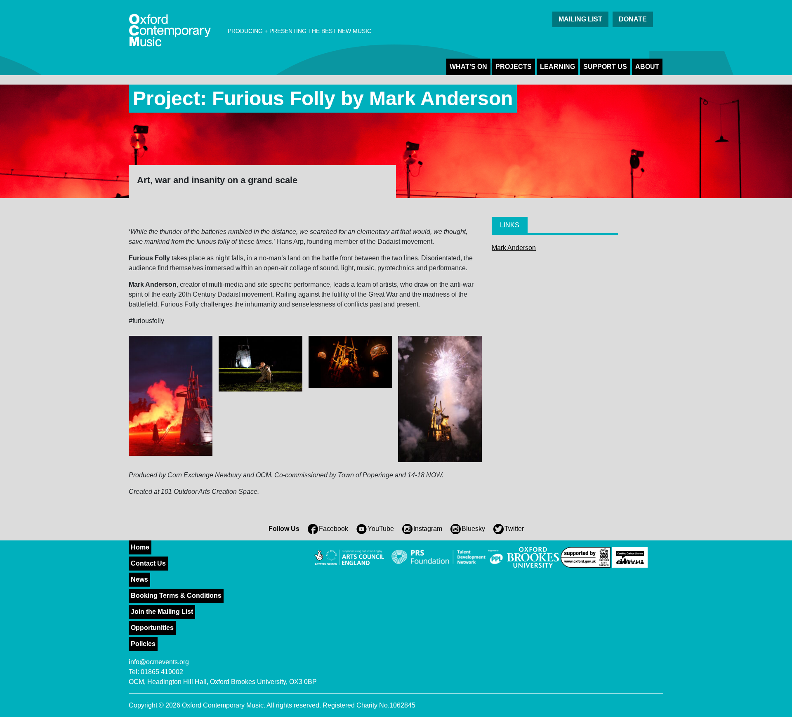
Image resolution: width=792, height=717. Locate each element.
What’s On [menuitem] (468, 66)
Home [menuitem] (140, 547)
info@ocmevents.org (159, 661)
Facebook (333, 528)
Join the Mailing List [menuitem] (162, 611)
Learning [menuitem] (557, 66)
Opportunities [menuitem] (152, 627)
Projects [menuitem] (513, 66)
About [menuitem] (647, 66)
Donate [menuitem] (633, 19)
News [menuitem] (139, 579)
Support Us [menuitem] (605, 66)
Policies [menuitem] (143, 643)
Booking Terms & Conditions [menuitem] (176, 595)
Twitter (514, 528)
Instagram (427, 528)
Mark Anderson (514, 247)
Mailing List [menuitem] (580, 19)
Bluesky (473, 528)
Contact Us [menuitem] (148, 563)
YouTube (381, 528)
